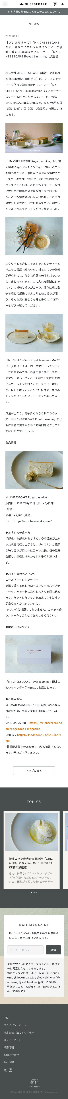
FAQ (6, 1017)
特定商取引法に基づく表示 (19, 1032)
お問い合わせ (11, 1054)
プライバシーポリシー (16, 1025)
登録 (53, 950)
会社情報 (9, 1062)
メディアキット (12, 1040)
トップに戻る (34, 770)
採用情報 (9, 1047)
